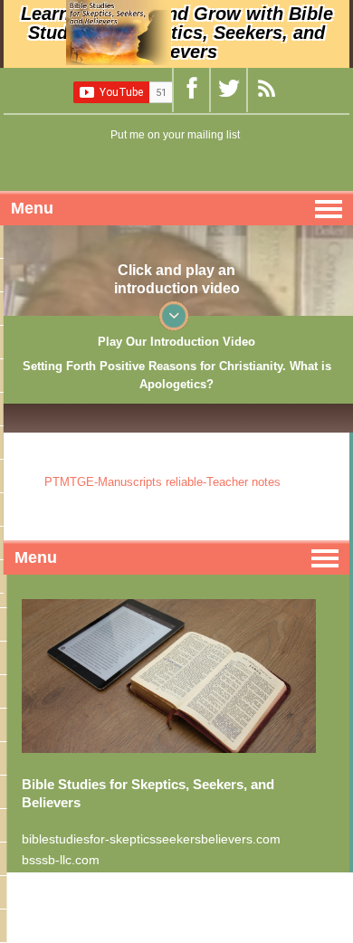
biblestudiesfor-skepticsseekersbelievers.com (151, 839)
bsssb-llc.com (61, 860)
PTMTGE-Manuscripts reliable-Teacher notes (162, 482)
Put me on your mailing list (175, 135)
